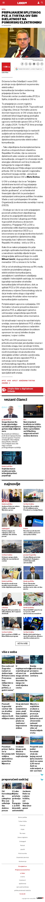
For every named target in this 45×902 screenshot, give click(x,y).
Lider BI (22, 849)
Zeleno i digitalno (23, 837)
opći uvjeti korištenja (22, 887)
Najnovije (12, 484)
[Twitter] (26, 64)
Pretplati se (22, 866)
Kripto (22, 829)
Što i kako (22, 833)
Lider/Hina (5, 72)
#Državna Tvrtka (27, 381)
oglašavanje (22, 883)
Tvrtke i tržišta (22, 821)
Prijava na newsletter (22, 870)
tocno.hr (23, 894)
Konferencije (22, 861)
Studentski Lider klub (22, 857)
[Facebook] (22, 64)
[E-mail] (34, 64)
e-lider (22, 873)
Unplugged (22, 841)
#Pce (4, 381)
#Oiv (9, 381)
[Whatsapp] (38, 64)
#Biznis (5, 383)
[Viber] (41, 64)
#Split (15, 381)
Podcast (22, 845)
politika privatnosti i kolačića (22, 890)
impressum (22, 880)
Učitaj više (22, 643)
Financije (22, 825)
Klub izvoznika (22, 853)
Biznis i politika (22, 817)
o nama (22, 876)
